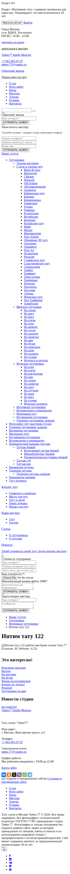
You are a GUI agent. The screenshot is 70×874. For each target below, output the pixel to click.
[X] (14, 774)
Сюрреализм (32, 266)
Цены (12, 794)
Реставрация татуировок (32, 417)
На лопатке (31, 333)
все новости (9, 706)
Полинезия (31, 253)
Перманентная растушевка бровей (46, 457)
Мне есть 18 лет (12, 22)
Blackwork (30, 173)
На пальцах (31, 353)
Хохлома (29, 290)
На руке (29, 323)
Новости (7, 544)
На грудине (31, 390)
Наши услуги (9, 153)
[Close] (2, 846)
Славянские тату (34, 260)
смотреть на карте (12, 42)
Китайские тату (34, 223)
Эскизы (14, 801)
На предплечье (33, 373)
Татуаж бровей (25, 447)
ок (4, 849)
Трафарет (30, 273)
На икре (29, 350)
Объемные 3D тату (36, 240)
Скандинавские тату (37, 263)
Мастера (14, 798)
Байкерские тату (34, 193)
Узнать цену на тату (14, 77)
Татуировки (16, 159)
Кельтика (29, 220)
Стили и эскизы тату (29, 166)
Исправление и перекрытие (34, 410)
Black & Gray (32, 169)
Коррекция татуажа (21, 467)
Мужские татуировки (30, 363)
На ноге (29, 313)
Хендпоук (30, 286)
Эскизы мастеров (27, 163)
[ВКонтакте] (3, 774)
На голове (30, 357)
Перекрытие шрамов (22, 477)
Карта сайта (9, 767)
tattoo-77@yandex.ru (14, 64)
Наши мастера (10, 512)
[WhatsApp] (24, 774)
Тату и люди (17, 499)
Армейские (31, 303)
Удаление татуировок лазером (35, 420)
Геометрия (30, 203)
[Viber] (19, 774)
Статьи (5, 528)
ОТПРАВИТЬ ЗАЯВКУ (15, 122)
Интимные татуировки (31, 407)
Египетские (31, 213)
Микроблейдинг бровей (39, 453)
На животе (31, 327)
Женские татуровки (28, 306)
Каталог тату (9, 487)
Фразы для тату (19, 506)
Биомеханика (32, 200)
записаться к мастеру (14, 48)
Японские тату (33, 296)
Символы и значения (22, 493)
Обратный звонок (12, 70)
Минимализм (32, 233)
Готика (28, 206)
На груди (29, 330)
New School (31, 236)
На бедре (29, 343)
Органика (30, 243)
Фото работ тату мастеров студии (30, 423)
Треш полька (32, 276)
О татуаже (15, 538)
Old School (30, 183)
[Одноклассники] (9, 774)
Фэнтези (29, 283)
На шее (28, 340)
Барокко (29, 196)
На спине (30, 310)
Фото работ (16, 791)
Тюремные (31, 280)
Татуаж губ (23, 460)
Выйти (28, 22)
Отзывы (14, 804)
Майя (27, 226)
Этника (28, 293)
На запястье (31, 337)
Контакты (15, 808)
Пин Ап (29, 250)
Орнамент (30, 246)
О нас (12, 788)
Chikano (29, 176)
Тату (12, 519)
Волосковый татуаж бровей (41, 450)
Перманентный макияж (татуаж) (29, 443)
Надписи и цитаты (36, 360)
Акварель (30, 190)
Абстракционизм (35, 186)
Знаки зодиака (18, 503)
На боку (29, 316)
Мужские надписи (35, 403)
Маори (28, 230)
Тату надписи (18, 480)
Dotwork (29, 180)
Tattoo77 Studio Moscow (16, 54)
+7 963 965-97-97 (12, 61)
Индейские (31, 216)
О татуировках (18, 535)
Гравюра (29, 210)
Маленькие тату (26, 413)
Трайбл (28, 270)
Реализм (29, 256)
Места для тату (18, 496)
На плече (29, 320)
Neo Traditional (33, 300)
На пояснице (32, 347)
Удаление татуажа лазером (33, 474)
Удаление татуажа (20, 470)
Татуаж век (23, 463)
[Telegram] (30, 774)
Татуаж (13, 522)
